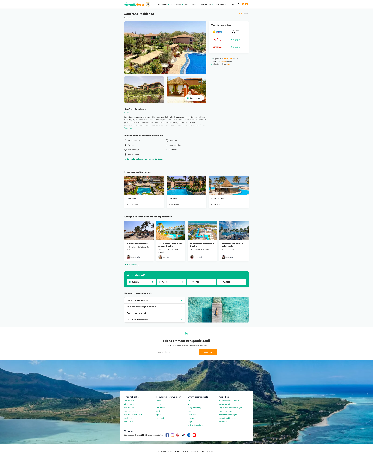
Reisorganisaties (225, 404)
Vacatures (191, 418)
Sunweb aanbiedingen (227, 418)
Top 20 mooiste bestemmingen (230, 408)
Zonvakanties (129, 401)
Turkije (158, 411)
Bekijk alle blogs (133, 265)
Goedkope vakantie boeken (229, 401)
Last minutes (129, 408)
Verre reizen (128, 422)
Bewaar (245, 14)
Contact (190, 411)
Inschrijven (208, 352)
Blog (189, 404)
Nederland (160, 418)
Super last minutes (131, 411)
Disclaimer (194, 451)
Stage (190, 422)
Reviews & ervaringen (195, 425)
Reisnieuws (223, 422)
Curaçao (159, 404)
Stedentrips (128, 418)
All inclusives (129, 404)
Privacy (185, 451)
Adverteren (192, 415)
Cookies (177, 451)
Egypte (158, 415)
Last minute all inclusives (133, 415)
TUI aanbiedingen (225, 411)
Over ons (191, 401)
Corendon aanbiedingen (228, 415)
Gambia (127, 113)
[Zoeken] (238, 4)
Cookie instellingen (207, 451)
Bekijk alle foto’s (196, 98)
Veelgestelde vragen (195, 408)
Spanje (158, 401)
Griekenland (160, 408)
